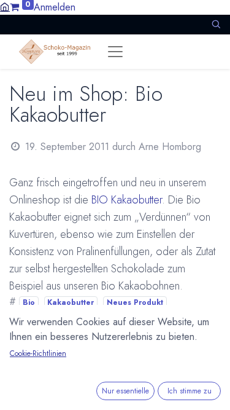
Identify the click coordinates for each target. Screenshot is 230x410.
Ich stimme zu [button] (189, 390)
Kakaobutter (70, 302)
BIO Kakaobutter (126, 200)
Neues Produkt (135, 302)
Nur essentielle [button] (125, 390)
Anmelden (54, 7)
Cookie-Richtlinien (38, 353)
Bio (29, 302)
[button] (216, 24)
